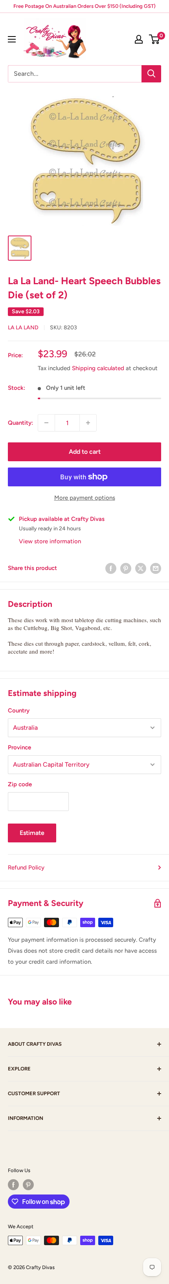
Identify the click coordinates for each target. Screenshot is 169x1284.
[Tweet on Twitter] (140, 568)
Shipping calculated (98, 368)
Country (18, 710)
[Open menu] (12, 39)
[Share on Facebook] (110, 568)
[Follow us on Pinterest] (28, 1184)
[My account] (139, 39)
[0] (155, 39)
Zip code (20, 784)
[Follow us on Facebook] (13, 1184)
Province (19, 747)
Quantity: (20, 422)
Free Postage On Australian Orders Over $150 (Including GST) (84, 6)
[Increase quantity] (88, 423)
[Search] (151, 73)
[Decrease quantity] (46, 423)
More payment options (84, 497)
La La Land (23, 327)
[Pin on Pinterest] (125, 568)
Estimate (32, 833)
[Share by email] (155, 568)
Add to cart (85, 451)
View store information (50, 541)
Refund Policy (26, 867)
